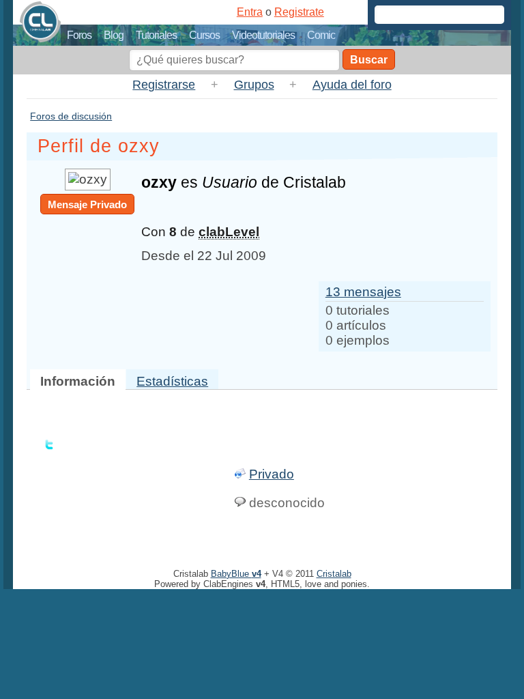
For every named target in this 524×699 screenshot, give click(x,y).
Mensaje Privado (87, 204)
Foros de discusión (71, 116)
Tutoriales (156, 35)
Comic (321, 35)
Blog (113, 35)
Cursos (204, 35)
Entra (250, 12)
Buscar (369, 60)
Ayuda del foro (352, 84)
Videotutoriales (263, 35)
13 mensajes (363, 292)
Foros (79, 35)
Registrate (299, 12)
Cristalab (334, 574)
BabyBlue (236, 574)
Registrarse (163, 84)
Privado (271, 474)
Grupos (254, 84)
